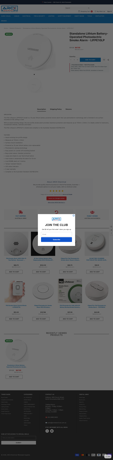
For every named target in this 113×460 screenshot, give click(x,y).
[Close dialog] (73, 215)
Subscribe (56, 239)
